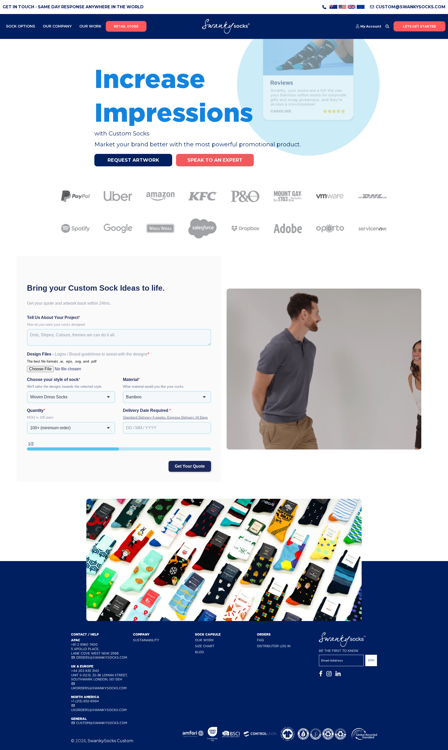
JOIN (371, 660)
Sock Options (20, 26)
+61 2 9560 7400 (84, 644)
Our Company (57, 26)
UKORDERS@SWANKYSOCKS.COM (99, 688)
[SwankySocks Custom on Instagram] (329, 674)
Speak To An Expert (214, 160)
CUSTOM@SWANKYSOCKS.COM (410, 6)
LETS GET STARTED (419, 26)
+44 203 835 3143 (85, 671)
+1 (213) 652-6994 (85, 701)
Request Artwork (133, 160)
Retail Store (126, 26)
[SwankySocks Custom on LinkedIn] (338, 674)
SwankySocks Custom (110, 740)
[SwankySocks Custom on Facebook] (321, 674)
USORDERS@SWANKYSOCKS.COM (99, 710)
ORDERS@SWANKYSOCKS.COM (101, 657)
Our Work (90, 26)
